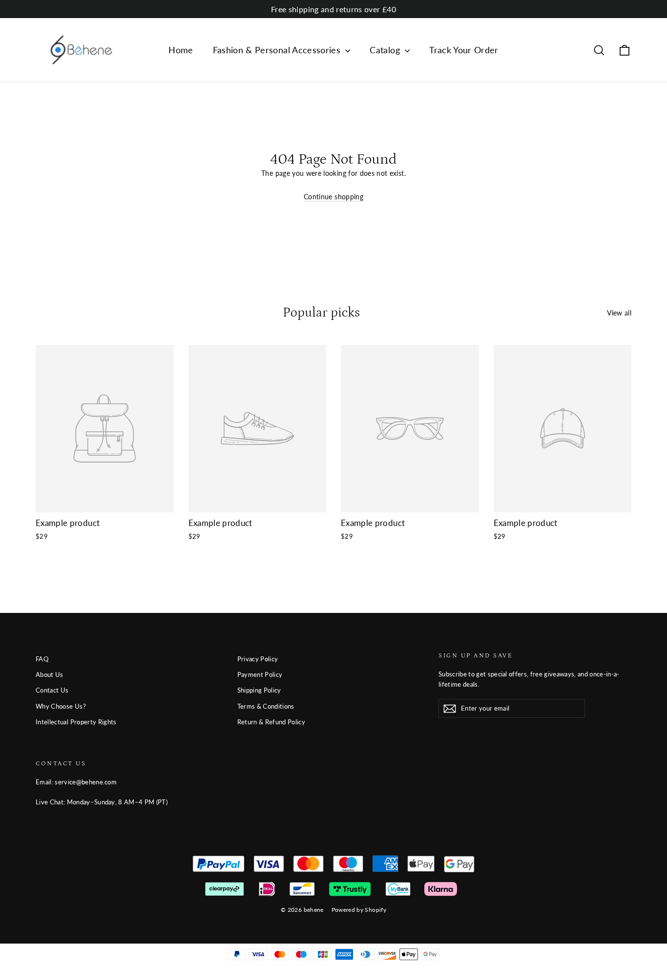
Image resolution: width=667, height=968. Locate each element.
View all (619, 313)
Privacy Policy (257, 659)
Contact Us (52, 690)
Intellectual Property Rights (76, 722)
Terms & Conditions (265, 706)
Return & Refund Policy (271, 722)
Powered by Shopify (359, 909)
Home (180, 49)
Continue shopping (333, 196)
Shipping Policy (259, 690)
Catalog (386, 49)
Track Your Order (464, 49)
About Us (49, 674)
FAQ (42, 659)
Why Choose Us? (61, 706)
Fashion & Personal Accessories (278, 49)
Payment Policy (260, 674)
